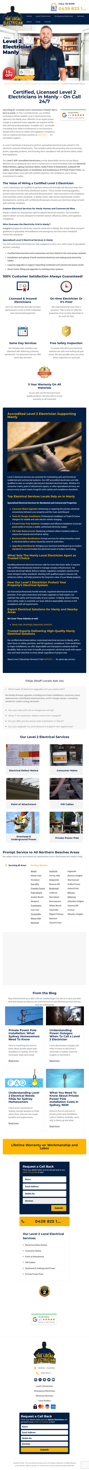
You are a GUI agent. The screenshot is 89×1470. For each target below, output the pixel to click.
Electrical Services (44, 1396)
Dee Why (35, 884)
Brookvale (54, 888)
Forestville (36, 914)
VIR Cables (67, 804)
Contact (47, 22)
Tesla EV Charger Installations (26, 516)
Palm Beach (36, 893)
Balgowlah (38, 624)
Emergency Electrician (64, 16)
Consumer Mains (67, 770)
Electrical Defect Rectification (26, 538)
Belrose (71, 893)
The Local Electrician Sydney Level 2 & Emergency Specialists (44, 1463)
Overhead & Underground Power (23, 838)
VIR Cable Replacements (23, 531)
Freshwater (36, 905)
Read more (14, 1061)
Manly (34, 871)
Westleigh (27, 624)
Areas (38, 22)
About (29, 22)
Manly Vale (17, 624)
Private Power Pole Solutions (25, 523)
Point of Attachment (23, 804)
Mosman (35, 922)
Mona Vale (36, 918)
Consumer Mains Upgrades (25, 509)
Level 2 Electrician (43, 16)
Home (29, 16)
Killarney (72, 897)
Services (80, 16)
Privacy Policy (44, 1466)
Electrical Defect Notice (23, 770)
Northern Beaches (39, 865)
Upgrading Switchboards (23, 546)
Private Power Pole (67, 838)
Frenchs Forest (38, 888)
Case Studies (44, 1400)
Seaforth (48, 624)
